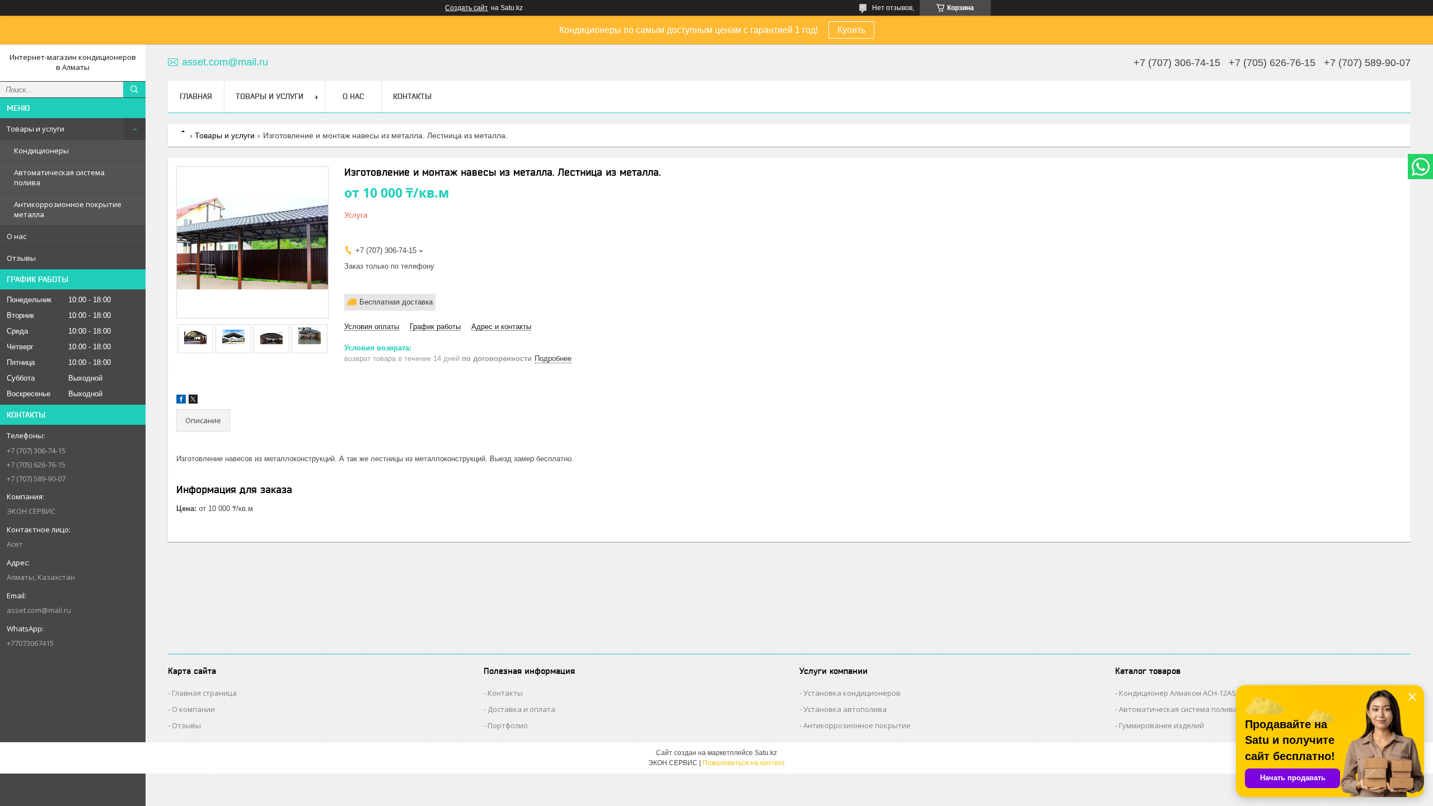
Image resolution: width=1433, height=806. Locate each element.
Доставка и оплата (521, 709)
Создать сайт (466, 8)
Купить (851, 30)
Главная (196, 96)
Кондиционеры (41, 151)
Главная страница (204, 693)
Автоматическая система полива (59, 177)
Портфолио (508, 725)
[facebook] (181, 401)
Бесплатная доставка (396, 302)
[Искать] (134, 89)
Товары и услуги (35, 129)
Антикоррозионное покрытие (857, 725)
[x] (193, 401)
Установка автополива (845, 709)
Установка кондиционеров (852, 693)
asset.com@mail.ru (39, 610)
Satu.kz (766, 753)
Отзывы (21, 258)
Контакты (412, 96)
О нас (16, 236)
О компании (193, 709)
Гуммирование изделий (1161, 725)
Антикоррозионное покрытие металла (67, 209)
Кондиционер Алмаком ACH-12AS (1177, 693)
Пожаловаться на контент (744, 763)
